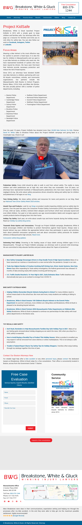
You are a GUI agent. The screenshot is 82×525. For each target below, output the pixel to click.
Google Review (18, 516)
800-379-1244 (68, 8)
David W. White (9, 133)
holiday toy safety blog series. (20, 221)
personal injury (51, 359)
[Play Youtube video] (41, 158)
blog (29, 194)
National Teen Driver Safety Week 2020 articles (22, 201)
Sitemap (42, 523)
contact (65, 359)
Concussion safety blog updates (14, 238)
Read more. (36, 235)
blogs (34, 206)
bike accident (30, 359)
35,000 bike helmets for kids (61, 130)
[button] (4, 501)
